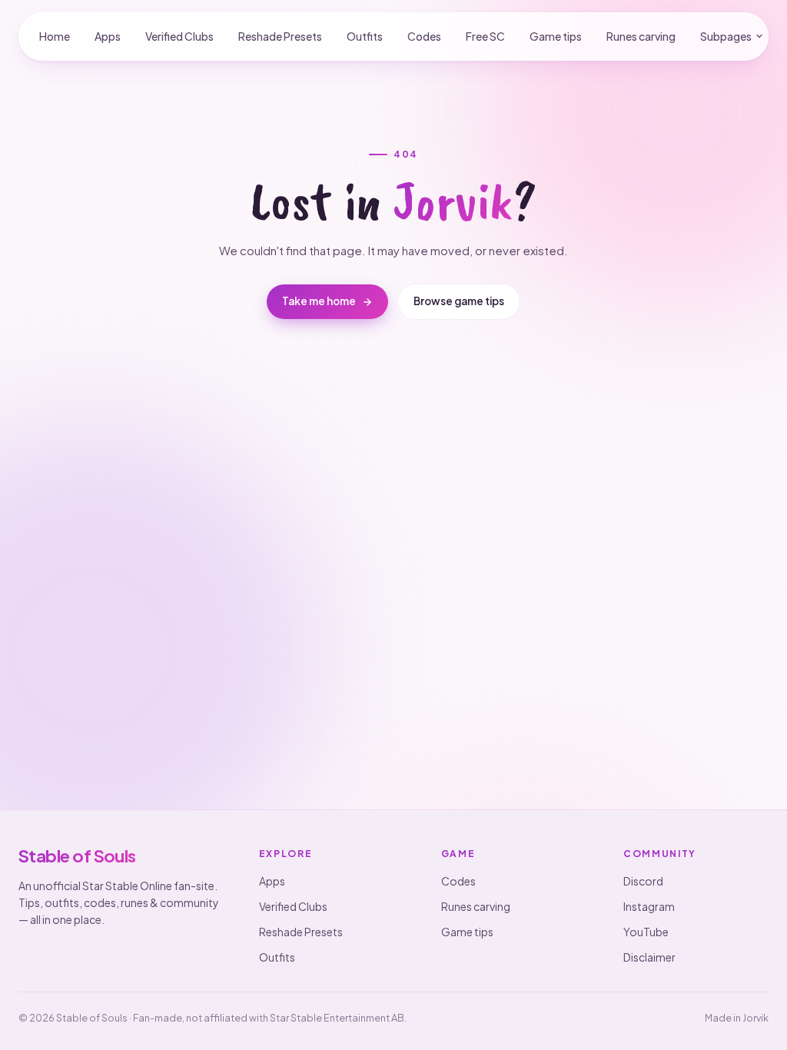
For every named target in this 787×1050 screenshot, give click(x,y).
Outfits (365, 36)
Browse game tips (458, 300)
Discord (643, 881)
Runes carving (641, 36)
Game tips (556, 36)
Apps (108, 36)
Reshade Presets (280, 36)
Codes (424, 36)
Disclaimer (649, 957)
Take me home (319, 300)
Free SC (485, 36)
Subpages (726, 36)
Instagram (649, 906)
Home (54, 36)
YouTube (646, 932)
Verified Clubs (179, 36)
